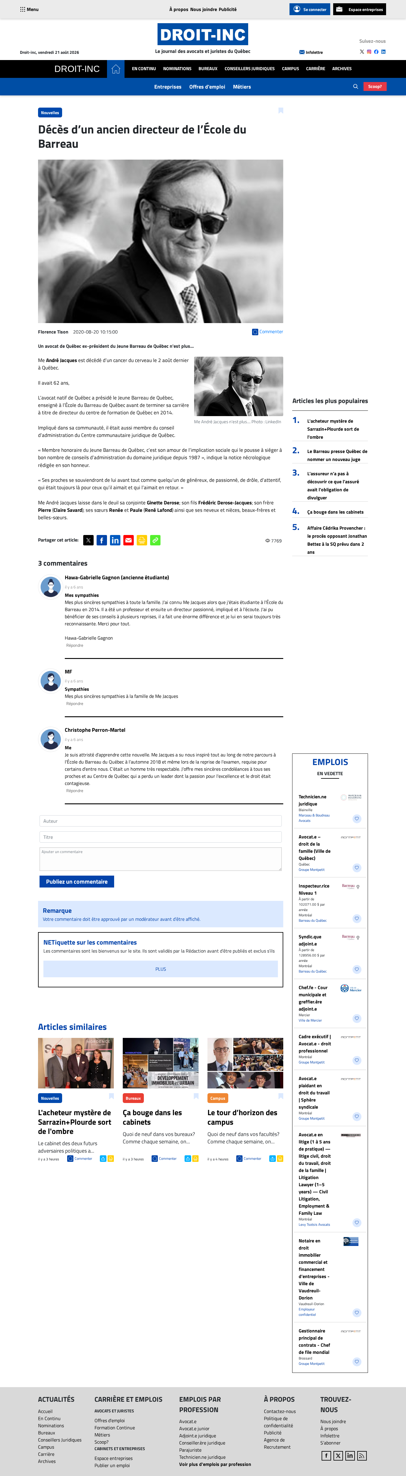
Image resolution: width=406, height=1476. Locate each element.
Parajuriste (190, 1449)
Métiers (242, 87)
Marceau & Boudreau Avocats (314, 817)
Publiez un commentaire (77, 881)
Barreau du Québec (313, 920)
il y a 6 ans (74, 587)
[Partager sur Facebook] (102, 540)
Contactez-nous (280, 1411)
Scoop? (375, 86)
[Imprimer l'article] (110, 1158)
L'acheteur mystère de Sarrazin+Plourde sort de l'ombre (333, 428)
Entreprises (168, 87)
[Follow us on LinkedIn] (383, 51)
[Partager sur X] (88, 540)
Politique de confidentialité (278, 1422)
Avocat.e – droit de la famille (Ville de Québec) (315, 847)
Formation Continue (115, 1427)
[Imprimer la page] (142, 540)
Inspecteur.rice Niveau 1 (314, 889)
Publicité (228, 9)
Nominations (177, 68)
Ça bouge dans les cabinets (335, 511)
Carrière (315, 68)
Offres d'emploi (207, 87)
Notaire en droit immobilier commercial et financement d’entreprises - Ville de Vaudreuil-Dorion (314, 1269)
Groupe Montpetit (312, 869)
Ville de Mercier (310, 1020)
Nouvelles (50, 112)
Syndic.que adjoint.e (310, 940)
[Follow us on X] (362, 51)
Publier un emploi (112, 1465)
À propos (178, 9)
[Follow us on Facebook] (376, 51)
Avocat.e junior (194, 1428)
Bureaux (208, 68)
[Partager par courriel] (128, 540)
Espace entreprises (366, 9)
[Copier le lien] (155, 540)
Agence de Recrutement (277, 1443)
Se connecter (314, 9)
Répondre (74, 645)
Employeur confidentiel (307, 1311)
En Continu (144, 68)
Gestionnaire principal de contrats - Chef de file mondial (314, 1341)
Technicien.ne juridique (312, 800)
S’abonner (330, 1442)
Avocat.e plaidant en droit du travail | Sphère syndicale (314, 1092)
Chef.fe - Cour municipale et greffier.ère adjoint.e (313, 998)
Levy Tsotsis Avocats (314, 1224)
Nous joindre (203, 9)
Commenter (83, 1158)
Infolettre (314, 52)
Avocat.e (187, 1421)
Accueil (45, 1411)
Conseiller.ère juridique (202, 1442)
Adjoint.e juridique (197, 1435)
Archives (342, 68)
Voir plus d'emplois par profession (215, 1464)
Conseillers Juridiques (250, 68)
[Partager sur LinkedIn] (115, 540)
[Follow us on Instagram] (369, 51)
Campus (290, 68)
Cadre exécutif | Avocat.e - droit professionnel (315, 1043)
